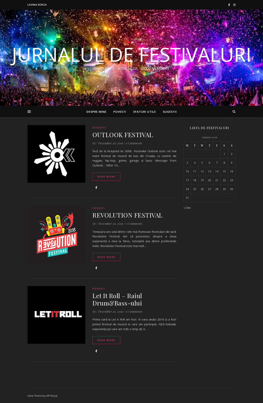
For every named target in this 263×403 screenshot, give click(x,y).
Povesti (119, 111)
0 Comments (134, 143)
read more (106, 176)
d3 (93, 143)
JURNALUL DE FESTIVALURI (131, 54)
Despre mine (96, 111)
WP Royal (51, 395)
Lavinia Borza (37, 4)
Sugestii (170, 111)
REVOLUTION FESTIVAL (127, 215)
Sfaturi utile (144, 111)
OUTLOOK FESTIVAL (122, 134)
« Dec (187, 207)
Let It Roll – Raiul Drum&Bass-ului (117, 299)
